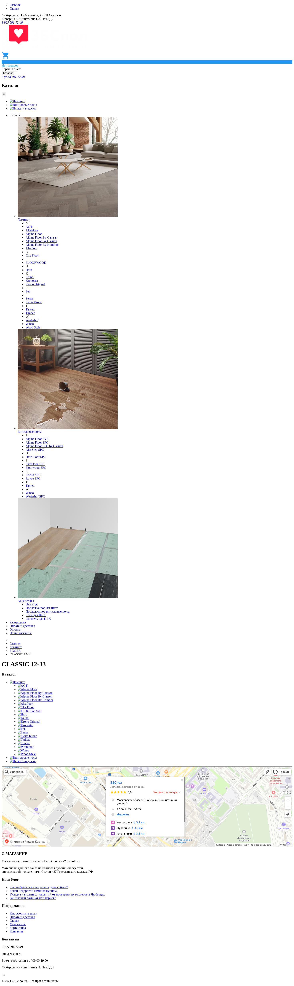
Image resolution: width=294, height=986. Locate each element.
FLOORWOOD (36, 262)
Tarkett (30, 309)
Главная (15, 5)
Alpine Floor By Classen (41, 241)
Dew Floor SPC (36, 457)
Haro (29, 270)
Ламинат (19, 101)
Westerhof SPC (35, 496)
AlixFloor (32, 230)
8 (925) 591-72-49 (13, 77)
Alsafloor (31, 248)
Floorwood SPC (36, 467)
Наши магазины (21, 633)
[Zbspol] (44, 49)
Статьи (14, 8)
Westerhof (32, 320)
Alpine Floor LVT (37, 439)
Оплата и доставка (22, 626)
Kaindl (30, 277)
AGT (29, 226)
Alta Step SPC (35, 449)
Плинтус (32, 604)
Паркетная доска (24, 108)
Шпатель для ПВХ (38, 618)
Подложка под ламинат (42, 608)
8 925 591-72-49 (12, 22)
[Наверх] (3, 975)
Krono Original (35, 284)
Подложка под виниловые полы (48, 611)
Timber (30, 313)
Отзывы (15, 629)
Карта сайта (18, 927)
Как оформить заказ (23, 913)
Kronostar (32, 280)
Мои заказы (18, 924)
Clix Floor (32, 255)
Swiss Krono (34, 302)
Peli (28, 291)
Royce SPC (33, 478)
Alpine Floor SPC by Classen (44, 446)
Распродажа (18, 622)
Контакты (16, 931)
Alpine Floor (34, 234)
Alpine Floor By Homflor (42, 244)
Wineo (30, 323)
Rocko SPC (33, 475)
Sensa (29, 298)
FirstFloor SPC (35, 464)
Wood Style (33, 327)
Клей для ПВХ (36, 615)
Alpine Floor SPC (37, 442)
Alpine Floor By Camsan (41, 237)
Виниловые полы (25, 104)
